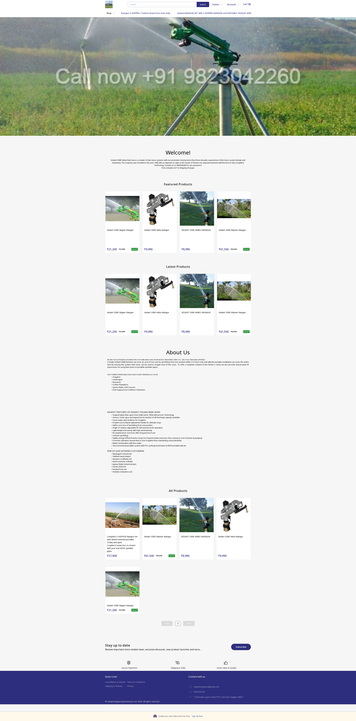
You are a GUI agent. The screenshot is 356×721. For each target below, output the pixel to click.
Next (188, 623)
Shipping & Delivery (114, 686)
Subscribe (241, 646)
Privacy (130, 686)
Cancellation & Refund (115, 682)
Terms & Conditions (136, 682)
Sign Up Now (197, 716)
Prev (167, 623)
